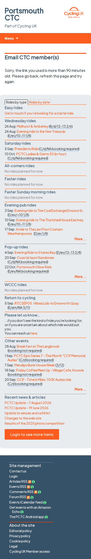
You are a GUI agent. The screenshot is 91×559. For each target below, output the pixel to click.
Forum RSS (18, 497)
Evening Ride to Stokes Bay (35, 252)
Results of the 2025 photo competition (34, 423)
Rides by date (39, 102)
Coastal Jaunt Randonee (35, 257)
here (33, 333)
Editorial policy (20, 531)
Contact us (17, 471)
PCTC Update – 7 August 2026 (28, 403)
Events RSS (18, 486)
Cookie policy (19, 541)
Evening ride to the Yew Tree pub (41, 131)
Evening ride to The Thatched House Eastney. (50, 220)
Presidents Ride (26, 149)
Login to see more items (31, 434)
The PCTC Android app (26, 517)
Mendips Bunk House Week (34, 365)
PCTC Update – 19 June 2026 (27, 408)
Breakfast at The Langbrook (38, 346)
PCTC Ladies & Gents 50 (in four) (41, 154)
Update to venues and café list (27, 413)
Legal (13, 546)
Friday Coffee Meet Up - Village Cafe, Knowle (50, 370)
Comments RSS (21, 491)
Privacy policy (19, 536)
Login (13, 476)
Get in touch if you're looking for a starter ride (39, 113)
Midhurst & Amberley (32, 126)
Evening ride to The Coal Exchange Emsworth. (49, 210)
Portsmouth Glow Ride (34, 267)
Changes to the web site (23, 418)
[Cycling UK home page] (73, 11)
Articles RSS (18, 481)
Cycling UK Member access (29, 551)
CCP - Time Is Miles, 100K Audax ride (44, 379)
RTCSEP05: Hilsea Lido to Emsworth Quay (47, 303)
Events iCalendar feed (26, 502)
